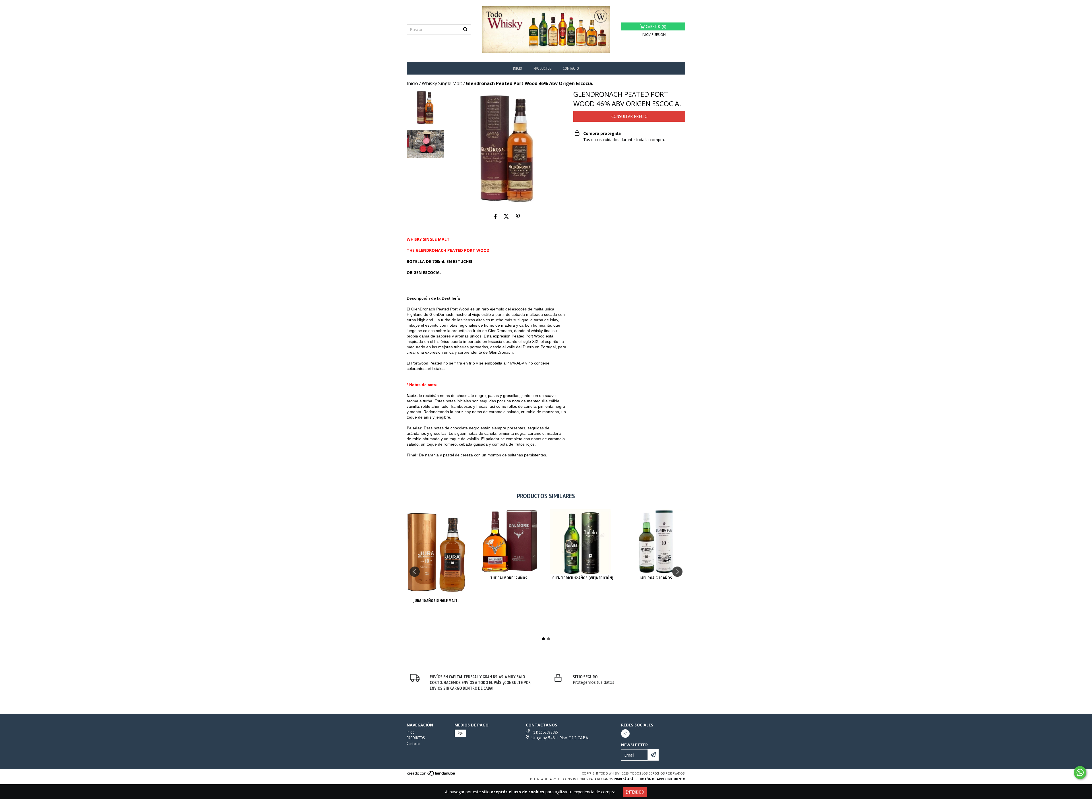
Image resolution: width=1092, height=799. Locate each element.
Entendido (635, 792)
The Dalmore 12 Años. (509, 577)
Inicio (517, 68)
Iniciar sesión (654, 34)
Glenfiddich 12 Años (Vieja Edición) (582, 577)
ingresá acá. (624, 779)
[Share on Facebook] (495, 216)
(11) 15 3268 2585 (545, 732)
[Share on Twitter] (506, 216)
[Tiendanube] (431, 775)
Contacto (571, 68)
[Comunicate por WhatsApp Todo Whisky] (1080, 772)
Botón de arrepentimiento (662, 779)
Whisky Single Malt (442, 83)
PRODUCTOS (542, 68)
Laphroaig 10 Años (656, 577)
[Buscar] (465, 29)
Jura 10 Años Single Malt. (436, 600)
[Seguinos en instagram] (625, 733)
